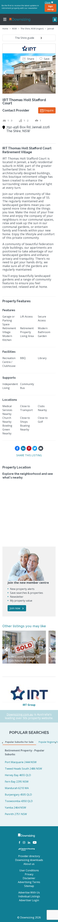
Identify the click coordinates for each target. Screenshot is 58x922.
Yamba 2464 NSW (15, 807)
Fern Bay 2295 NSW (17, 781)
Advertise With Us (29, 892)
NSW (14, 28)
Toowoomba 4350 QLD (19, 801)
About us (29, 864)
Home (5, 28)
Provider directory (29, 856)
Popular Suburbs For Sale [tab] (19, 741)
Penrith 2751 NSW (16, 814)
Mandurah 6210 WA (17, 788)
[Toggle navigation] (5, 19)
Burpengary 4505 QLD (18, 794)
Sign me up (50, 8)
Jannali (50, 28)
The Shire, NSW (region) (32, 28)
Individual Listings (29, 896)
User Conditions (29, 870)
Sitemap (29, 886)
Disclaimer (29, 878)
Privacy (29, 874)
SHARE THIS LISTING (29, 455)
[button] (28, 58)
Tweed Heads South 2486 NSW (23, 768)
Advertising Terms (29, 882)
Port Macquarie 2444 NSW (21, 762)
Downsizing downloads (29, 860)
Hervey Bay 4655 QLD (18, 775)
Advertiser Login (29, 900)
